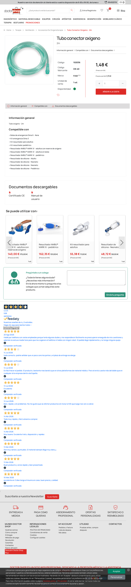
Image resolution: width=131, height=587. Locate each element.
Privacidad (62, 581)
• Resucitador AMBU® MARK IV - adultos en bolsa (29, 152)
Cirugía (56, 19)
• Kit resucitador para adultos (21, 142)
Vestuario (18, 22)
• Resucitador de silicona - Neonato (23, 162)
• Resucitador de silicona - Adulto (22, 158)
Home (7, 30)
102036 (76, 62)
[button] (124, 2)
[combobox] (120, 2)
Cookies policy (49, 581)
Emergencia (79, 19)
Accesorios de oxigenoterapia (50, 30)
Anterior (7, 328)
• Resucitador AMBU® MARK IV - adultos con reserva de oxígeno (35, 148)
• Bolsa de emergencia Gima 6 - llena (24, 135)
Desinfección (94, 19)
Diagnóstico (10, 19)
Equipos (46, 19)
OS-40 (76, 69)
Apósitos (66, 19)
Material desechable (29, 19)
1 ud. (75, 82)
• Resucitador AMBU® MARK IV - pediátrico (26, 155)
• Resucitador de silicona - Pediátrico (24, 168)
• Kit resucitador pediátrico (20, 145)
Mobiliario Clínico (112, 19)
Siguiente (15, 328)
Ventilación (29, 30)
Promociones (33, 22)
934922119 (112, 2)
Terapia (8, 22)
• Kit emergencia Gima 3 (19, 138)
